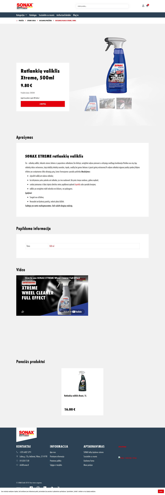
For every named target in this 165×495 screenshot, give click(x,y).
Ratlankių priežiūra (45, 20)
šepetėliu (77, 184)
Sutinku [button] (161, 491)
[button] (21, 15)
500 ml (51, 246)
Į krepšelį (43, 104)
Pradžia (21, 20)
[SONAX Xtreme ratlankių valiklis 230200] (115, 65)
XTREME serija (31, 20)
